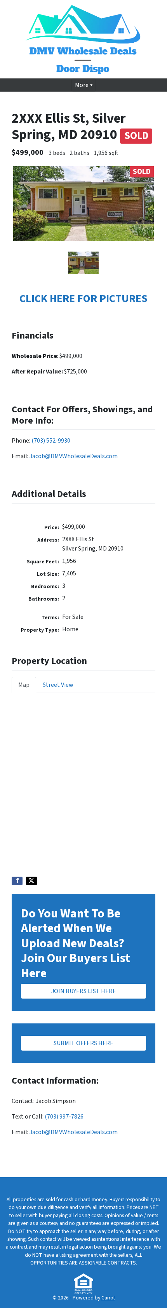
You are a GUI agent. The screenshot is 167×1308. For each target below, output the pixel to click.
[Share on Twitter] (31, 881)
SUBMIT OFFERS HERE (83, 1043)
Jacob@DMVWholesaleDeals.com (74, 456)
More (82, 85)
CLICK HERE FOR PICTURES (83, 298)
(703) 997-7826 (64, 1116)
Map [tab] (24, 685)
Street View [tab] (58, 685)
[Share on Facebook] (17, 881)
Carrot (108, 1297)
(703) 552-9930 (50, 440)
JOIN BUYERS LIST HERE (83, 991)
